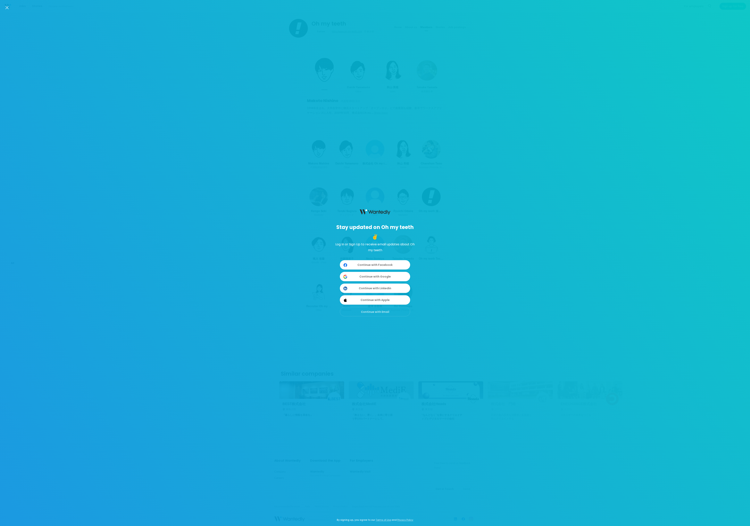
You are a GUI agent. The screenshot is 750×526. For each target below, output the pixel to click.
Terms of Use (383, 520)
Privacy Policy (405, 520)
